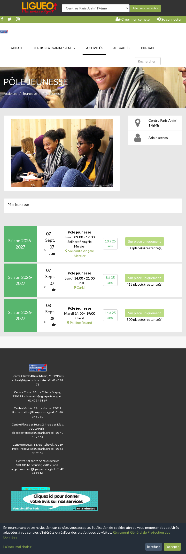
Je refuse (154, 547)
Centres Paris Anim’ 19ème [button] (53, 48)
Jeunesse (30, 93)
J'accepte (172, 547)
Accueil (17, 48)
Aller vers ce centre (145, 8)
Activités (96, 48)
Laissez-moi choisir (17, 547)
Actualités (121, 48)
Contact (148, 48)
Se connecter (171, 19)
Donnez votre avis (34, 488)
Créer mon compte (135, 19)
